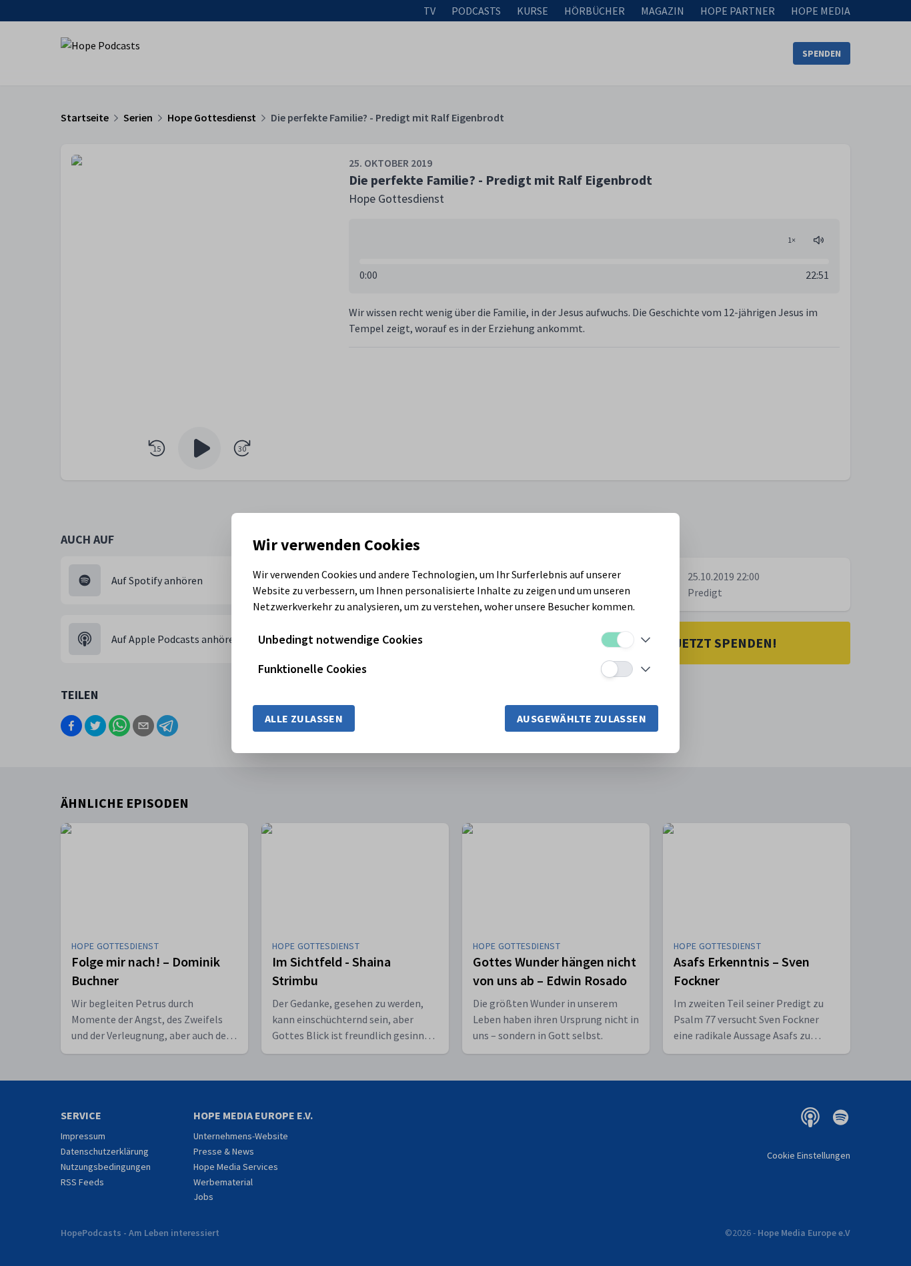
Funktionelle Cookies (312, 668)
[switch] (617, 640)
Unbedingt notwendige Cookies (340, 639)
